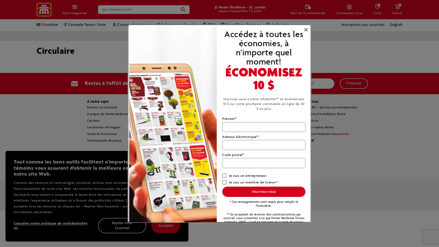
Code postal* (233, 155)
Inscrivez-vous (264, 191)
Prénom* (229, 119)
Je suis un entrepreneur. (248, 176)
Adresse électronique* (240, 137)
